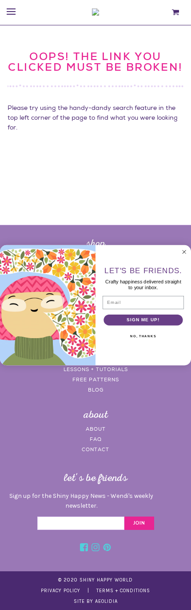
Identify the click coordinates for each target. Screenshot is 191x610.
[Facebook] (84, 548)
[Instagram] (95, 548)
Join (139, 523)
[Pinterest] (107, 548)
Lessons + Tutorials (96, 369)
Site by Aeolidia (96, 601)
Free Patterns (95, 379)
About (96, 429)
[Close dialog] (184, 252)
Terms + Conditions (123, 591)
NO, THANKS (143, 336)
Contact (95, 449)
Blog (95, 390)
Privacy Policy (60, 591)
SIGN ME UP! (143, 319)
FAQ (96, 439)
